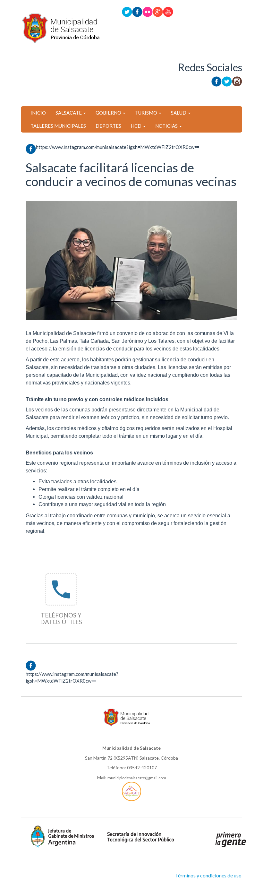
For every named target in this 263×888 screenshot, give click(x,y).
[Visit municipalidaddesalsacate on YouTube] (168, 11)
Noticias (167, 126)
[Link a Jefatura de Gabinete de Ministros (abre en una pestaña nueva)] (62, 836)
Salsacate (69, 113)
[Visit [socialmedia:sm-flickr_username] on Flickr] (147, 11)
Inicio (38, 113)
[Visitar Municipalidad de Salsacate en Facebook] (216, 80)
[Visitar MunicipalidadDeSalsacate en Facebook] (137, 11)
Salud (179, 113)
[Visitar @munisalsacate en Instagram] (237, 80)
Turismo (146, 113)
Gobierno (109, 113)
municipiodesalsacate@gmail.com (136, 777)
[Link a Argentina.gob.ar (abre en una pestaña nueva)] (231, 839)
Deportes (108, 126)
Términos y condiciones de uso (208, 875)
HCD (136, 126)
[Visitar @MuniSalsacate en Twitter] (127, 11)
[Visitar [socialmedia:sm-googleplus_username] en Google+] (158, 11)
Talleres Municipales (58, 126)
